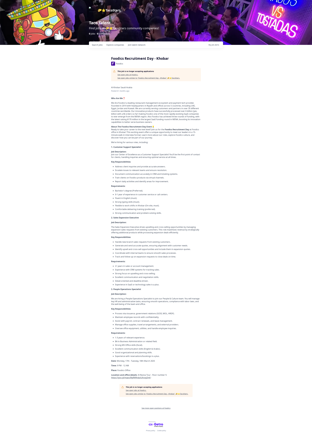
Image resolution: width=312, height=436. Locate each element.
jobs (97, 45)
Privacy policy (150, 431)
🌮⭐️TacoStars (109, 10)
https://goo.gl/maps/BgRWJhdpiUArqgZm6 (131, 377)
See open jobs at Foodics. (127, 75)
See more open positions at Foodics (156, 408)
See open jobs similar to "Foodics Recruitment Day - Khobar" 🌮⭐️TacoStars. (148, 78)
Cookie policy (161, 431)
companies (115, 45)
